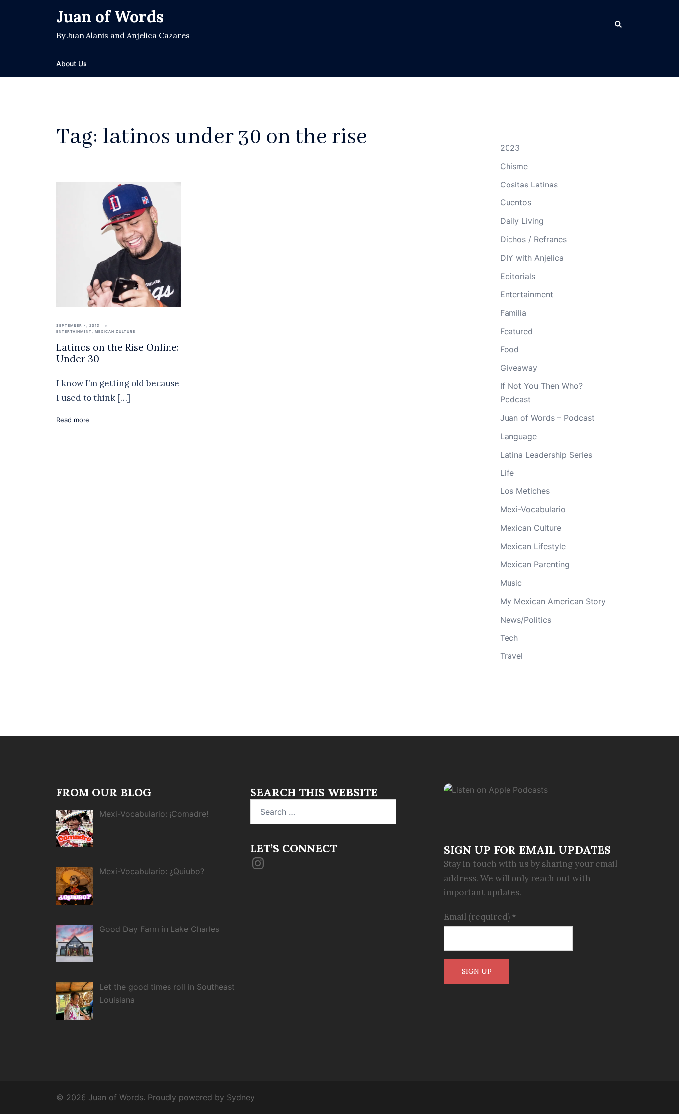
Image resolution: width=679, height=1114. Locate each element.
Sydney (241, 1097)
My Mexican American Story (553, 601)
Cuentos (515, 202)
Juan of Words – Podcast (547, 418)
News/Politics (525, 620)
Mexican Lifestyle (533, 546)
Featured (516, 331)
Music (511, 583)
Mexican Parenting (535, 564)
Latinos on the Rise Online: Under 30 (117, 353)
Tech (509, 638)
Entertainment (74, 331)
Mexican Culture (115, 331)
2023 (510, 148)
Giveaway (518, 367)
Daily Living (522, 221)
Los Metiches (525, 491)
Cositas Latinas (529, 184)
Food (509, 349)
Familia (513, 313)
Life (507, 473)
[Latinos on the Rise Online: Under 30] (118, 244)
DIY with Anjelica (532, 258)
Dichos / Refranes (533, 239)
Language (518, 436)
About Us (71, 63)
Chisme (514, 166)
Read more (72, 420)
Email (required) (480, 916)
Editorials (517, 276)
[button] (619, 25)
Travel (511, 656)
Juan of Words (110, 16)
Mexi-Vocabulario (533, 509)
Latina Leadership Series (546, 455)
